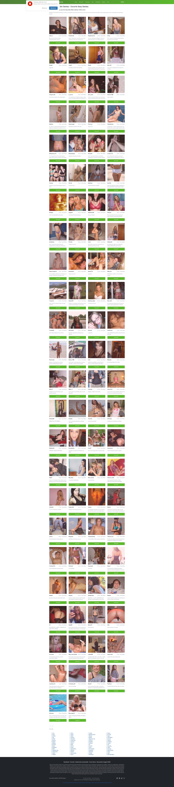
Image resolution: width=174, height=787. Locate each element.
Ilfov (108, 2)
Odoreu (90, 740)
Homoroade (73, 753)
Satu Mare (91, 754)
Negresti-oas (92, 738)
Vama (108, 751)
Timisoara (87, 2)
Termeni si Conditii (87, 778)
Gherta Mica (73, 748)
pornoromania (98, 782)
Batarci (54, 741)
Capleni (54, 754)
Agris (53, 734)
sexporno (106, 782)
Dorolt (71, 746)
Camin (53, 753)
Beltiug (53, 743)
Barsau (54, 740)
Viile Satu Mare (110, 754)
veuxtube (109, 782)
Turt (108, 744)
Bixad (53, 746)
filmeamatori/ (84, 782)
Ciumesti (72, 738)
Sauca (108, 733)
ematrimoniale (74, 782)
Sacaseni (91, 750)
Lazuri (71, 754)
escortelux (79, 782)
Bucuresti (81, 2)
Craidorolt (72, 740)
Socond (109, 734)
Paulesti (91, 741)
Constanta (97, 2)
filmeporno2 (89, 782)
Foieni (71, 747)
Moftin (90, 737)
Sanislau (91, 751)
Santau (90, 753)
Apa (53, 737)
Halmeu (72, 750)
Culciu (71, 743)
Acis (53, 733)
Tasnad (109, 740)
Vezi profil (58, 42)
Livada (90, 733)
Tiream (109, 743)
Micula (90, 736)
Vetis (108, 753)
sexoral (102, 782)
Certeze (72, 737)
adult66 (67, 782)
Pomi (90, 747)
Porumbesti (91, 748)
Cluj (92, 2)
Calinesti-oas (55, 750)
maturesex (94, 782)
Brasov (103, 2)
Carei (71, 733)
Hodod (72, 751)
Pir (89, 744)
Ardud (53, 738)
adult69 (70, 782)
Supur (108, 736)
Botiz (53, 748)
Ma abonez (53, 8)
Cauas (71, 734)
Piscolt (90, 746)
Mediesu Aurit (92, 734)
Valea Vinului (110, 750)
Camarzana (55, 751)
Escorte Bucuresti (95, 778)
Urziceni (109, 748)
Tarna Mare (109, 737)
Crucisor (72, 741)
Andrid (53, 736)
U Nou (108, 747)
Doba (71, 744)
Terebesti (109, 741)
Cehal (71, 736)
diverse (64, 782)
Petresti (91, 743)
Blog (76, 2)
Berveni (54, 744)
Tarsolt (109, 738)
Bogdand (54, 747)
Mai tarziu (44, 8)
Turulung (109, 746)
